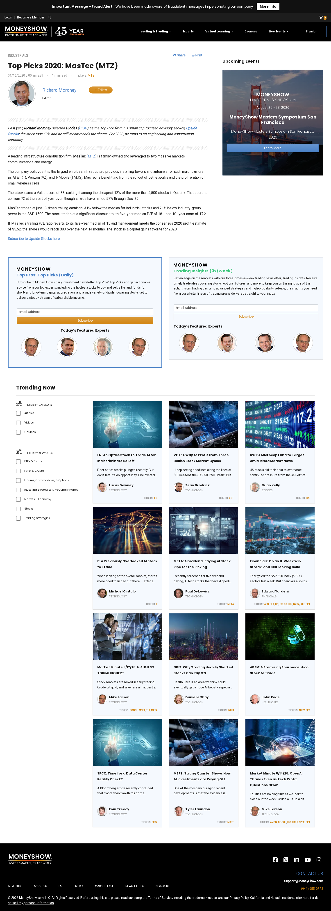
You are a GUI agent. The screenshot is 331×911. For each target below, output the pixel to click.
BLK (272, 604)
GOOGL (134, 710)
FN (155, 498)
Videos (29, 422)
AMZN (273, 822)
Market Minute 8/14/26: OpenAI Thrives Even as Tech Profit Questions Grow (276, 779)
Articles (29, 413)
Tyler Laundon (197, 809)
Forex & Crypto (34, 471)
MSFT (142, 710)
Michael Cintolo (122, 591)
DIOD (83, 128)
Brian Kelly (271, 485)
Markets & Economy (37, 499)
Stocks (29, 508)
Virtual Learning (218, 31)
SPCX (154, 822)
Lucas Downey (121, 485)
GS (285, 604)
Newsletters (134, 886)
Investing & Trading (153, 31)
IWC (308, 498)
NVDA (296, 604)
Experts (188, 31)
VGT (231, 498)
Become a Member (30, 17)
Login (8, 17)
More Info (268, 6)
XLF (303, 604)
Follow (102, 90)
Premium (312, 31)
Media (79, 886)
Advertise (15, 886)
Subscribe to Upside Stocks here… (35, 239)
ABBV (302, 710)
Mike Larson (119, 697)
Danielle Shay (197, 697)
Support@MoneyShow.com (303, 881)
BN (277, 604)
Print (198, 55)
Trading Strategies (37, 518)
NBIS (231, 710)
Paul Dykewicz (197, 591)
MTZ (91, 75)
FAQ (61, 886)
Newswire (163, 886)
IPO (289, 822)
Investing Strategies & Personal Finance (51, 490)
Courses (251, 31)
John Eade (271, 697)
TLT (148, 710)
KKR (290, 604)
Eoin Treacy (119, 809)
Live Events (277, 31)
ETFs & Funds (33, 461)
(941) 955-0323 (312, 889)
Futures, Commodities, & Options (46, 480)
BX (281, 604)
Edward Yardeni (275, 591)
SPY (308, 710)
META (230, 604)
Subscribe (85, 320)
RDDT (295, 822)
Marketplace (104, 886)
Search (98, 17)
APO (266, 604)
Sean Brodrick (197, 485)
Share (181, 55)
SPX (308, 604)
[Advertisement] (272, 214)
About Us (40, 886)
